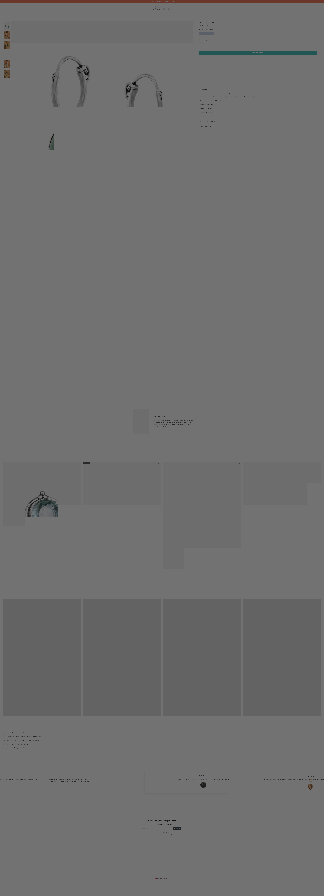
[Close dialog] (193, 429)
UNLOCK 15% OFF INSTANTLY (178, 462)
